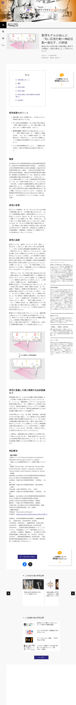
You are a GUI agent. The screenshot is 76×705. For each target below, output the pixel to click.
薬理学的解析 (17, 131)
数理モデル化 (13, 284)
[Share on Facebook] (25, 566)
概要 (19, 83)
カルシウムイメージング (36, 262)
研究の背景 (21, 87)
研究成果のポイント (24, 80)
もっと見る (41, 657)
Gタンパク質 (13, 322)
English (3, 45)
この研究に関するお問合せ (28, 556)
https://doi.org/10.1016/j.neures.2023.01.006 (30, 514)
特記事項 (20, 100)
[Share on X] (30, 566)
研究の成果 (21, 91)
